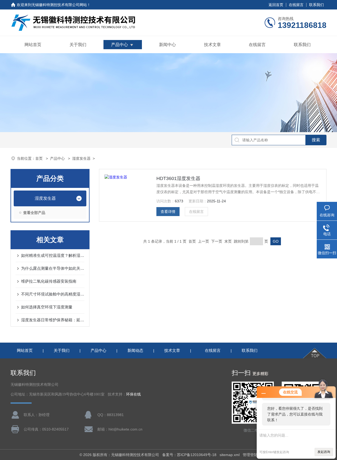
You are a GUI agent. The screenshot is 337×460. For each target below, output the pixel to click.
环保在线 (133, 394)
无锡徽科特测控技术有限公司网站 (59, 5)
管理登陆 (250, 455)
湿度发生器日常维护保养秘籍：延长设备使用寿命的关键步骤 (52, 320)
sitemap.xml (230, 455)
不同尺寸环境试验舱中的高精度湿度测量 (52, 294)
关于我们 (78, 44)
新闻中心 (167, 44)
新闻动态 (135, 350)
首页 (39, 158)
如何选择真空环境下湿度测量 (46, 307)
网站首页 (32, 44)
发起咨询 (324, 452)
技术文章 (212, 44)
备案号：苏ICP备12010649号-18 (189, 455)
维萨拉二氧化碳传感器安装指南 (48, 281)
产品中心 (119, 44)
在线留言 (296, 5)
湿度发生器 (81, 158)
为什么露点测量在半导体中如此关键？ (52, 268)
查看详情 (168, 211)
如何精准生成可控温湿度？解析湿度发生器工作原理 (52, 255)
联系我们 (316, 5)
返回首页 (276, 5)
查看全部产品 (34, 213)
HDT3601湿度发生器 (178, 178)
